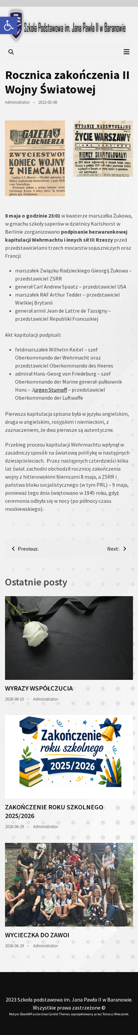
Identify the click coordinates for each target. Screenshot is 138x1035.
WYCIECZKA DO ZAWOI (37, 935)
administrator (17, 102)
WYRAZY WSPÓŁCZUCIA (39, 688)
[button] (8, 25)
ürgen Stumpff (50, 389)
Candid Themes (59, 1014)
